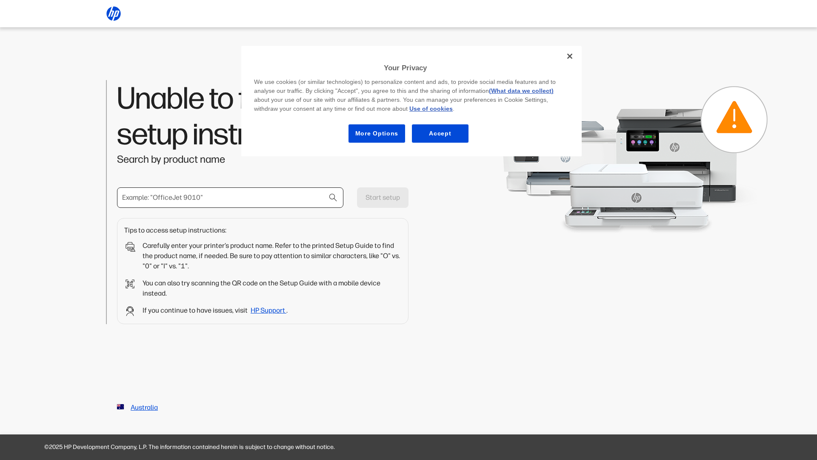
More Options (376, 133)
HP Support (268, 310)
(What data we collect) (521, 90)
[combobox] (230, 197)
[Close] (569, 56)
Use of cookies (431, 108)
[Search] (333, 197)
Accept (440, 133)
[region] (411, 101)
